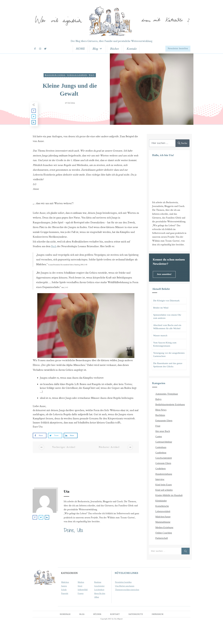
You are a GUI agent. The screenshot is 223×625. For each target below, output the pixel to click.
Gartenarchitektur (163, 442)
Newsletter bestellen (123, 582)
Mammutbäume (162, 522)
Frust (157, 426)
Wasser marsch (160, 335)
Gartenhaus (160, 447)
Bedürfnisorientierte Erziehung (170, 404)
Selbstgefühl (83, 589)
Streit (80, 586)
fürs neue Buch (162, 431)
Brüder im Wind (160, 308)
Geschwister (99, 586)
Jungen (64, 586)
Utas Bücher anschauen (124, 586)
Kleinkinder (161, 500)
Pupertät (64, 593)
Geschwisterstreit (163, 458)
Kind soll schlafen (164, 490)
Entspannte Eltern (163, 420)
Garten (158, 436)
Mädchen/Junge (55, 75)
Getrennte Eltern (163, 463)
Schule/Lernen (77, 75)
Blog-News (160, 410)
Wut (92, 75)
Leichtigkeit (99, 589)
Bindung (97, 582)
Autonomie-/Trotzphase (166, 394)
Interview (159, 479)
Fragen (80, 593)
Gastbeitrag (160, 452)
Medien (81, 582)
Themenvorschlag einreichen (127, 589)
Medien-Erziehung (164, 527)
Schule (64, 589)
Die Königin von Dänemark (166, 300)
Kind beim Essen (163, 484)
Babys (158, 399)
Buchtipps (160, 415)
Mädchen (65, 582)
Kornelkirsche (162, 506)
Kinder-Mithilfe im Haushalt (168, 495)
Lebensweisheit (162, 511)
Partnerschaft (161, 538)
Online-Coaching (163, 532)
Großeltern (160, 468)
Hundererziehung (163, 474)
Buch (53, 246)
